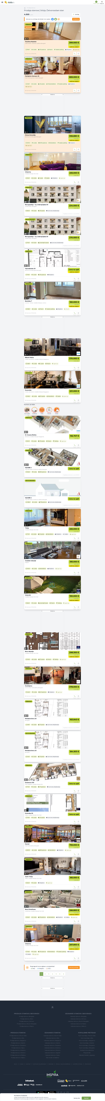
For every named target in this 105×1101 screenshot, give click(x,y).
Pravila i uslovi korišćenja (63, 1064)
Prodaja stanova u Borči (26, 1019)
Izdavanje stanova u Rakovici (78, 1026)
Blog (15, 1064)
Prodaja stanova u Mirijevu (27, 1026)
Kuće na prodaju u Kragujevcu (87, 1040)
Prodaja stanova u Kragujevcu (18, 1040)
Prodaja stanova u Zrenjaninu (18, 1045)
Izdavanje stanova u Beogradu (78, 1016)
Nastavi (86, 1098)
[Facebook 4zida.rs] (58, 1093)
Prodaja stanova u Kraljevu (18, 1057)
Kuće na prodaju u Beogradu (87, 1048)
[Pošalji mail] (67, 1092)
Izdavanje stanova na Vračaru (78, 1024)
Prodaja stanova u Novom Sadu (18, 1035)
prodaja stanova (31, 7)
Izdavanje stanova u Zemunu (78, 1019)
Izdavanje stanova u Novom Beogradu (78, 1021)
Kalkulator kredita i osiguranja (87, 1055)
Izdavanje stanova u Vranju (52, 1055)
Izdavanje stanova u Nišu (52, 1038)
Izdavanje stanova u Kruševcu (52, 1048)
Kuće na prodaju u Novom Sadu (86, 1035)
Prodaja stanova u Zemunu (26, 1021)
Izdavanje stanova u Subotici (52, 1043)
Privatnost (88, 1064)
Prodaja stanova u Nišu (18, 1038)
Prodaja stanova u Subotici (18, 1043)
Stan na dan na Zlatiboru (52, 1057)
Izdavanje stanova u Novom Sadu (53, 1035)
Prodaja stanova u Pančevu (18, 1052)
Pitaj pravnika (86, 1052)
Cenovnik (50, 1064)
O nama (22, 1064)
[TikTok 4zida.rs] (64, 1093)
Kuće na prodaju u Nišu (87, 1038)
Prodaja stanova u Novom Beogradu (27, 1024)
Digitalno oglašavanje (39, 1064)
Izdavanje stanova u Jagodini (52, 1052)
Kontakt (28, 1064)
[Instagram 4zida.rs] (61, 1093)
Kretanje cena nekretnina (87, 1050)
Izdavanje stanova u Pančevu (52, 1050)
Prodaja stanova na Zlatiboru (18, 1055)
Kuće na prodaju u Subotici (87, 1043)
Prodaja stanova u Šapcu (18, 1048)
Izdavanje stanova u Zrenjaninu (52, 1045)
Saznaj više (77, 1098)
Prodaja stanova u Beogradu (26, 1016)
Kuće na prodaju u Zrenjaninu (87, 1045)
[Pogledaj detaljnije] (52, 31)
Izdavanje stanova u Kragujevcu (52, 1040)
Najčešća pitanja (77, 1064)
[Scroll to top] (52, 1007)
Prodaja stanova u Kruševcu (18, 1050)
